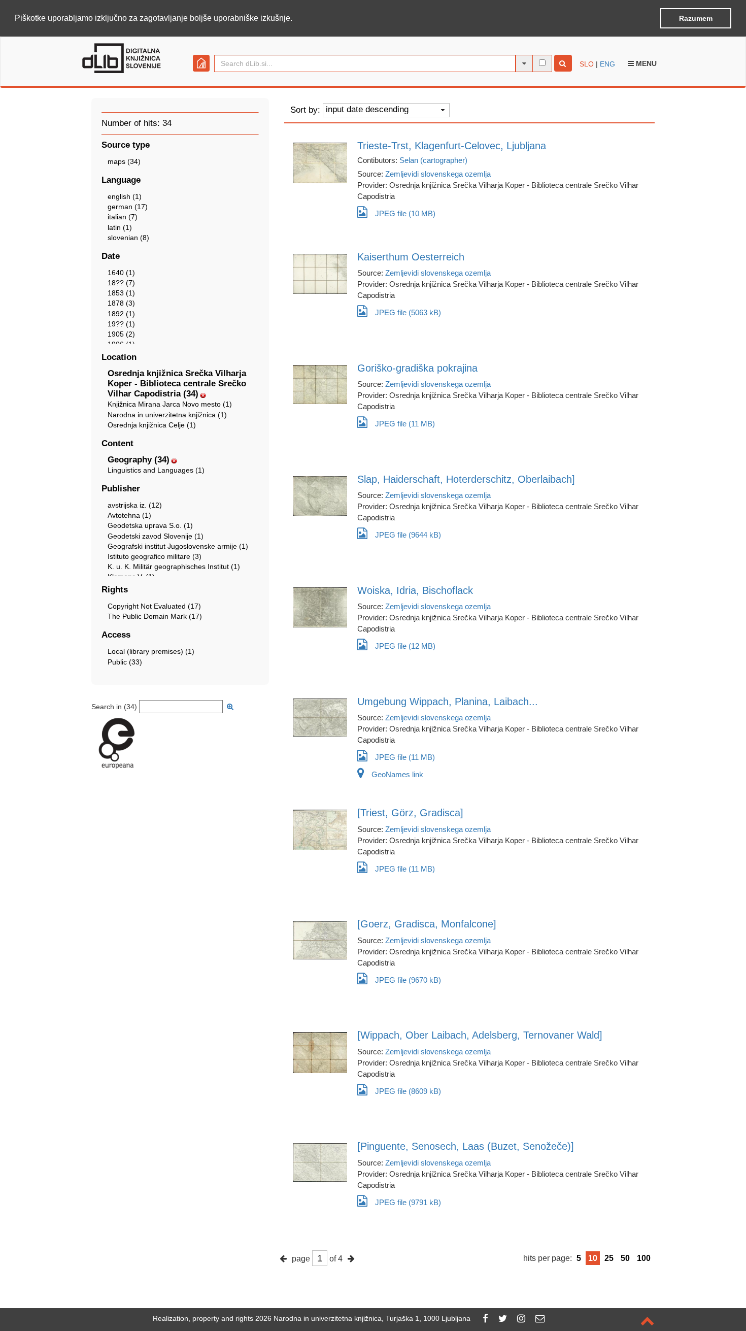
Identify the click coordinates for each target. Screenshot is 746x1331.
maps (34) (124, 161)
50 (625, 1258)
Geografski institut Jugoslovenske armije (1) (178, 546)
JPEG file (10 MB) (405, 213)
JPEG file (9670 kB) (408, 980)
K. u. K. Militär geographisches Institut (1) (174, 566)
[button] (295, 18)
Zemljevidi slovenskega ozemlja (438, 174)
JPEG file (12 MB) (405, 646)
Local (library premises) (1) (151, 651)
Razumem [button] (696, 18)
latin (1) (120, 227)
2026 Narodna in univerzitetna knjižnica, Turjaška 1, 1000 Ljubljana (362, 1318)
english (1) (125, 196)
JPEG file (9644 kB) (408, 534)
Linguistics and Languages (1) (156, 470)
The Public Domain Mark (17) (155, 616)
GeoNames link (397, 774)
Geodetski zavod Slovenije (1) (156, 536)
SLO (587, 64)
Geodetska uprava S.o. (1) (150, 525)
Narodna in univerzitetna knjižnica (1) (167, 415)
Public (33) (125, 662)
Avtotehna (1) (129, 515)
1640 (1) (121, 273)
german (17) (128, 207)
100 (644, 1258)
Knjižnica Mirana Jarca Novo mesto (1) (170, 404)
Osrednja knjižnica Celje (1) (152, 425)
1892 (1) (121, 314)
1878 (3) (121, 303)
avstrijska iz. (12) (135, 505)
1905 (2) (121, 334)
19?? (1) (121, 324)
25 (609, 1258)
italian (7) (123, 217)
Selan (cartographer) (433, 160)
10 (592, 1258)
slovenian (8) (128, 238)
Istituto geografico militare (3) (154, 556)
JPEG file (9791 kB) (408, 1202)
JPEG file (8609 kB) (408, 1091)
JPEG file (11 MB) (405, 423)
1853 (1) (121, 293)
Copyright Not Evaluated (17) (154, 606)
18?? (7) (121, 283)
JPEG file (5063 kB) (408, 312)
